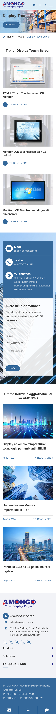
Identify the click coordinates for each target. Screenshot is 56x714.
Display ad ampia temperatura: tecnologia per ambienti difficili (24, 446)
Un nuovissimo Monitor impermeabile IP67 (19, 508)
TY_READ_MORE (42, 458)
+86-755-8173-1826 (22, 616)
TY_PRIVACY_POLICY (31, 698)
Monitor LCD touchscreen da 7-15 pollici (24, 153)
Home (10, 36)
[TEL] (28, 710)
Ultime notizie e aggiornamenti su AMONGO (28, 396)
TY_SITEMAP (9, 698)
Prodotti (20, 36)
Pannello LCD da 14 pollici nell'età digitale (26, 569)
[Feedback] (46, 710)
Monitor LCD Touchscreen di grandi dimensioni (26, 212)
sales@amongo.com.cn (21, 622)
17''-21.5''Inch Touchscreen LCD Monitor (23, 95)
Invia (13, 368)
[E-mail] (9, 710)
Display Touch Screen (38, 36)
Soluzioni (9, 656)
